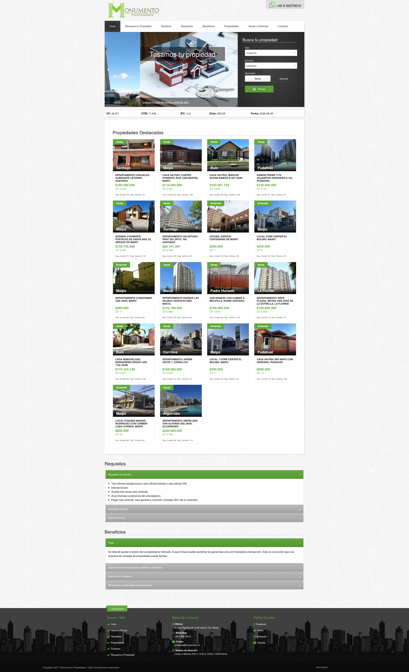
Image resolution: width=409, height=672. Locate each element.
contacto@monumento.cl (187, 645)
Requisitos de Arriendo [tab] (119, 474)
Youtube (261, 642)
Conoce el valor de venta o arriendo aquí (130, 102)
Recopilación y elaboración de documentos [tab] (130, 585)
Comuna (249, 60)
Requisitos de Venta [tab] (118, 509)
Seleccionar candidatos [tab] (120, 576)
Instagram (261, 636)
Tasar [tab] (111, 542)
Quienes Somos (119, 630)
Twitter (260, 630)
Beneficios (209, 26)
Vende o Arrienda (258, 26)
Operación (250, 73)
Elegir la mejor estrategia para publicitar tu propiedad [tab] (135, 567)
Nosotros (166, 26)
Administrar (322, 667)
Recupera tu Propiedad (138, 26)
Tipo (247, 47)
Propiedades (231, 26)
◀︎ (109, 69)
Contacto (283, 26)
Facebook (260, 624)
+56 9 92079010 (182, 636)
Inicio (112, 26)
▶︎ (235, 69)
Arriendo (284, 78)
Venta (258, 78)
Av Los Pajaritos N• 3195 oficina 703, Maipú (196, 627)
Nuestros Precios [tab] (116, 517)
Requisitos (187, 26)
